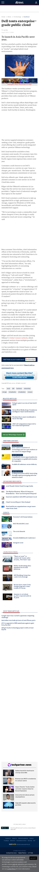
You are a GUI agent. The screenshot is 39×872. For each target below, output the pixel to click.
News (9, 17)
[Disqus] (19, 658)
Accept (33, 858)
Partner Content (10, 441)
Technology (17, 17)
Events (6, 512)
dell (13, 388)
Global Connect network (18, 338)
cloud (8, 388)
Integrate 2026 (18, 543)
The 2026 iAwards (19, 532)
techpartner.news (11, 853)
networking (27, 388)
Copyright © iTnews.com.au (8, 383)
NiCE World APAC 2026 (21, 524)
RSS (34, 840)
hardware (19, 388)
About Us (14, 838)
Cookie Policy (11, 869)
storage (4, 392)
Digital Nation (22, 853)
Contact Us (8, 838)
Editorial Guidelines (23, 838)
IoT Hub (30, 853)
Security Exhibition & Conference (24, 538)
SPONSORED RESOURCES (12, 481)
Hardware (27, 17)
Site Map (30, 840)
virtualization (21, 392)
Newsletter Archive (21, 840)
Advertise (12, 840)
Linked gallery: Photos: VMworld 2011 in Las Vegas (19, 84)
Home (3, 17)
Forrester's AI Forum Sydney (22, 517)
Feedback (6, 840)
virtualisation (12, 392)
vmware (30, 392)
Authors (32, 838)
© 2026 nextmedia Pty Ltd (23, 844)
